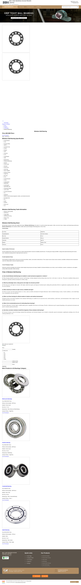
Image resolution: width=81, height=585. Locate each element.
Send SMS (45, 576)
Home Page (21, 6)
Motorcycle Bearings (7, 398)
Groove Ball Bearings (45, 564)
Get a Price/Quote (5, 135)
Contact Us (38, 6)
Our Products (8, 6)
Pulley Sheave (44, 559)
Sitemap (28, 563)
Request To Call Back (6, 124)
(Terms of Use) (29, 580)
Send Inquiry (6, 122)
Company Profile (30, 6)
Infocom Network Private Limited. (20, 582)
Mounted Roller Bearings (46, 563)
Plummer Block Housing (46, 557)
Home (5, 125)
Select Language (73, 581)
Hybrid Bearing (5, 529)
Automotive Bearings (45, 555)
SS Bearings (6, 128)
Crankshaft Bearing (6, 486)
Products (5, 126)
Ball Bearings (44, 561)
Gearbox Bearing (6, 442)
